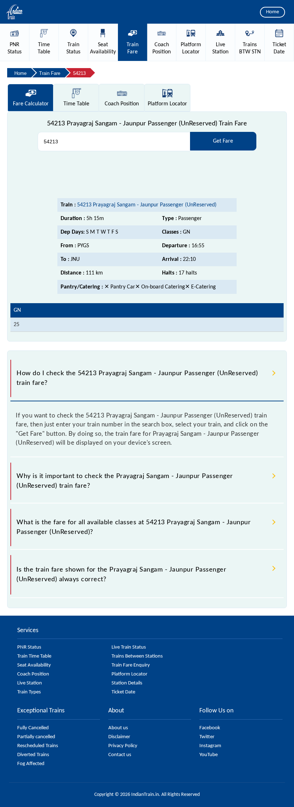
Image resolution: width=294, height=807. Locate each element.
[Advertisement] (147, 175)
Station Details (127, 683)
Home (272, 12)
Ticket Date (123, 692)
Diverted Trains (33, 755)
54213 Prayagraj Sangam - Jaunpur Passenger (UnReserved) (147, 205)
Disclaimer (119, 737)
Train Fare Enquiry (131, 665)
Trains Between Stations (137, 656)
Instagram (210, 746)
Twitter (206, 737)
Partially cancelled (36, 737)
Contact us (119, 755)
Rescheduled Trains (37, 746)
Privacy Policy (122, 746)
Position (122, 104)
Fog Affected (30, 764)
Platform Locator (129, 674)
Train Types (29, 692)
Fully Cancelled (33, 728)
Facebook (209, 728)
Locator (167, 104)
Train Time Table (34, 656)
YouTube (208, 755)
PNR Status (29, 647)
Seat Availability (34, 665)
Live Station (29, 683)
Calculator (31, 104)
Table (76, 104)
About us (118, 728)
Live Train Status (129, 647)
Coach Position (33, 674)
